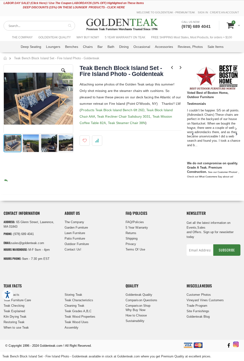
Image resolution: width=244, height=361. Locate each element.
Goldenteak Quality (139, 294)
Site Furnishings (198, 311)
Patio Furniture (75, 238)
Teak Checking (14, 305)
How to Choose (136, 315)
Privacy (131, 244)
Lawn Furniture (75, 233)
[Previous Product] (172, 67)
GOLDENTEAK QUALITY (54, 37)
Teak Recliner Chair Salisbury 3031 (123, 116)
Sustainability (135, 321)
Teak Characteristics (79, 300)
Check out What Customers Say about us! (210, 176)
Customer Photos (199, 294)
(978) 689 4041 (196, 26)
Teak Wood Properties (80, 316)
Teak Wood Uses (76, 322)
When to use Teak (16, 327)
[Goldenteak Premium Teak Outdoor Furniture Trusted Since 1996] (122, 26)
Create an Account (224, 12)
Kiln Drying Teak (15, 316)
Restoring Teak (14, 322)
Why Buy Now (135, 310)
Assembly (72, 327)
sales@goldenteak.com (27, 243)
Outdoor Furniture (77, 244)
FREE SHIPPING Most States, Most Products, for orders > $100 (191, 37)
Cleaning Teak (74, 305)
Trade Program (197, 305)
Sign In (203, 12)
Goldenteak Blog (198, 316)
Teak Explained (14, 311)
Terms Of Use (135, 249)
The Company (74, 222)
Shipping (132, 238)
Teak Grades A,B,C (78, 311)
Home (5, 59)
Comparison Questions (141, 300)
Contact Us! (73, 249)
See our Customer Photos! (222, 172)
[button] (63, 74)
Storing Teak (73, 294)
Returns (131, 233)
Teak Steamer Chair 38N (127, 123)
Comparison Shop (138, 305)
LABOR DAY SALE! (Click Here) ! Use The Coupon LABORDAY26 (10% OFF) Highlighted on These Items (74, 3)
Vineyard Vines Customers (205, 300)
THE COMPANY (22, 37)
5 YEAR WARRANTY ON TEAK (125, 37)
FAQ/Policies (135, 222)
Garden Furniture (76, 227)
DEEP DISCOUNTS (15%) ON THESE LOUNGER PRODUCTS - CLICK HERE (74, 7)
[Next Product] (180, 67)
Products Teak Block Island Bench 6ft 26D (112, 110)
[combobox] (39, 25)
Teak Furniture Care (17, 300)
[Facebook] (228, 345)
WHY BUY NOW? (87, 37)
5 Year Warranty (137, 227)
